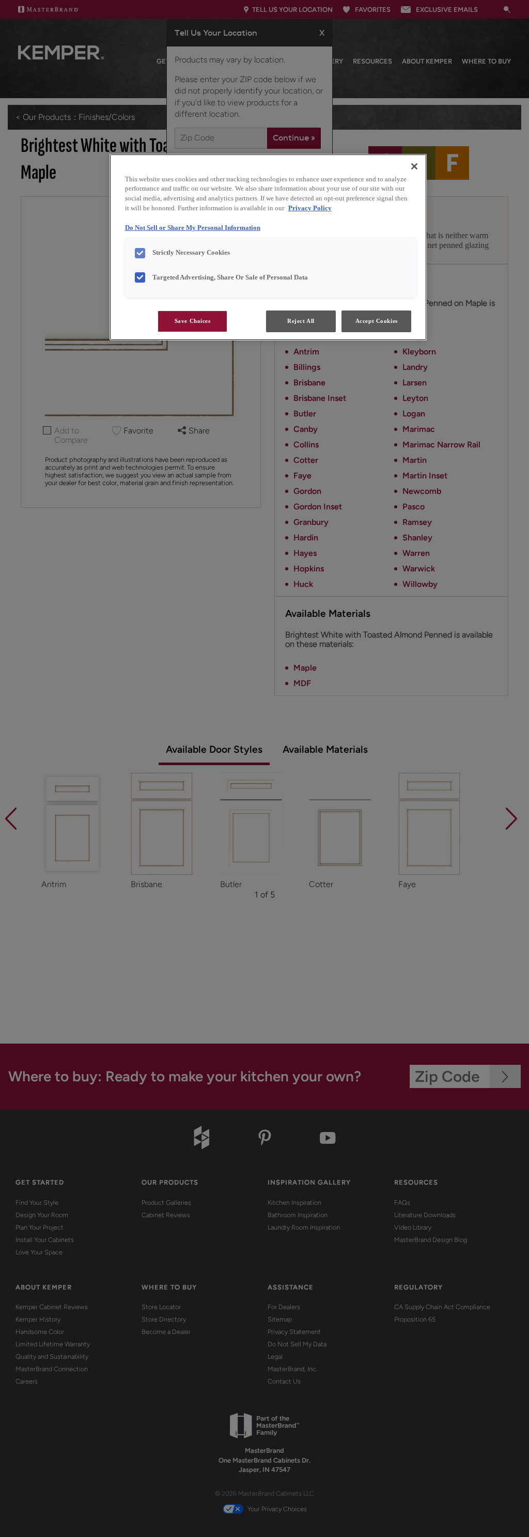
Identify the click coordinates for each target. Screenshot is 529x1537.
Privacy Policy (310, 208)
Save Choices (193, 321)
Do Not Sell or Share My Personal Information (192, 227)
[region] (268, 247)
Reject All (301, 321)
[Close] (414, 166)
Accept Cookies (376, 321)
